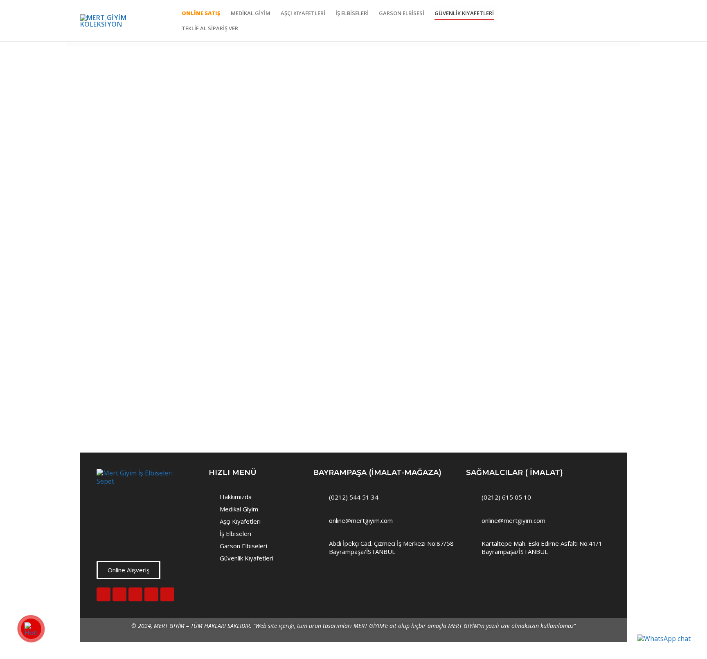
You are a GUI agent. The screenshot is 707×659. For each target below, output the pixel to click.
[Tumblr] (167, 594)
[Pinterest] (135, 594)
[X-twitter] (151, 594)
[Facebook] (119, 594)
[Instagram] (103, 594)
